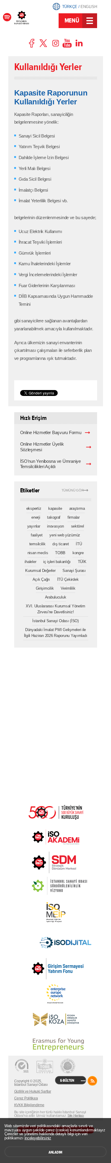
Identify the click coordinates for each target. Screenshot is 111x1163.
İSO (35, 21)
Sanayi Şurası (74, 570)
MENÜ (72, 21)
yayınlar (33, 526)
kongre (78, 553)
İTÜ (79, 544)
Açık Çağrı (41, 579)
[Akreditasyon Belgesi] (44, 1066)
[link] (42, 862)
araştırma (77, 508)
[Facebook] (7, 17)
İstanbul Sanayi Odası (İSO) (55, 621)
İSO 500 (55, 811)
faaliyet (37, 535)
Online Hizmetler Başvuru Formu (50, 432)
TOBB (60, 553)
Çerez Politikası (26, 1098)
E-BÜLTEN (67, 1080)
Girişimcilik (45, 588)
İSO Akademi (55, 836)
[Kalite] (21, 1066)
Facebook (32, 43)
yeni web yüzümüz (64, 535)
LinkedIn (79, 43)
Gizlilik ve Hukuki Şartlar (32, 1091)
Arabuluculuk (55, 597)
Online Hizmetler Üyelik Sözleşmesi (42, 447)
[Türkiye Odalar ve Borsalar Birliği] (67, 1066)
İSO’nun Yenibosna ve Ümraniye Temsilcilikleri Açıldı (50, 464)
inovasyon (55, 526)
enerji (35, 517)
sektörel (77, 526)
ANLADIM (55, 1152)
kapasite (55, 508)
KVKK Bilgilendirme (29, 1105)
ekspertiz (33, 508)
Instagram (55, 43)
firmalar (73, 517)
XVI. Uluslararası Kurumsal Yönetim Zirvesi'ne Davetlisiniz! (55, 609)
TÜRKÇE (69, 6)
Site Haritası (75, 1115)
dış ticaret (60, 544)
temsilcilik (37, 544)
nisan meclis (38, 553)
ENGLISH (89, 6)
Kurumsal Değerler (40, 570)
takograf (53, 517)
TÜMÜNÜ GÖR (73, 490)
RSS (92, 1081)
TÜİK (82, 561)
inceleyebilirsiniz (38, 1138)
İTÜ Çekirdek (68, 579)
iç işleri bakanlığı (57, 561)
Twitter (43, 43)
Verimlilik (68, 588)
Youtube (67, 43)
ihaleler (30, 561)
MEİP (55, 912)
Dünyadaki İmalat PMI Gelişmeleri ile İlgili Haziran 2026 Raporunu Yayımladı (55, 632)
